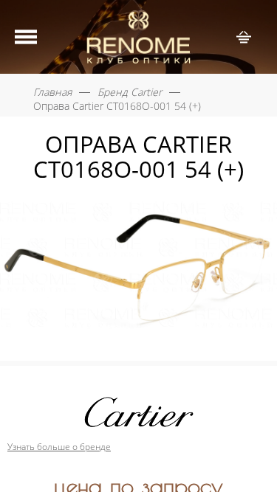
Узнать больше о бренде (59, 447)
